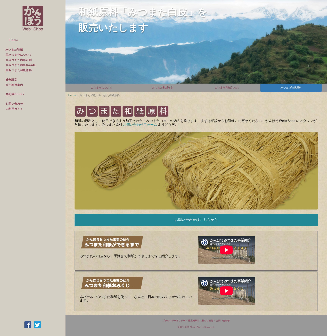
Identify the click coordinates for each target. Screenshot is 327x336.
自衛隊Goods (15, 94)
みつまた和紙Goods (227, 87)
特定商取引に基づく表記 (200, 320)
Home (13, 40)
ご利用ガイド (14, 108)
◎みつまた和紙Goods (21, 65)
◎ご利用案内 (14, 84)
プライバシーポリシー (174, 320)
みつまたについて (101, 87)
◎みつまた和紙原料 (19, 70)
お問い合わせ (14, 103)
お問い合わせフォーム (140, 124)
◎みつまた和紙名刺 (19, 59)
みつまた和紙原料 (291, 87)
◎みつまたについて (19, 54)
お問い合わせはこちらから (196, 220)
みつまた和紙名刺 (162, 87)
